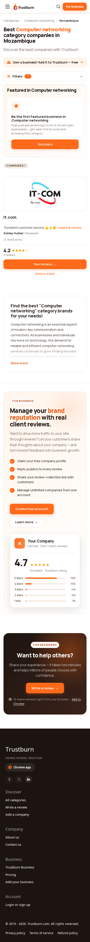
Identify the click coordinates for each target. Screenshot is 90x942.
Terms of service (41, 933)
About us (12, 837)
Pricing (10, 874)
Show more (19, 363)
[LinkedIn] (28, 779)
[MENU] (7, 6)
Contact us (13, 844)
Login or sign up (17, 904)
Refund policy (68, 933)
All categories (15, 800)
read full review (69, 227)
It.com (9, 217)
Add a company (17, 814)
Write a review (45, 274)
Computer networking (39, 21)
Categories (11, 21)
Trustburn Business (19, 867)
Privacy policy (15, 933)
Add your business (19, 882)
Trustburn (19, 749)
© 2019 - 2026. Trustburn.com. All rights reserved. (42, 924)
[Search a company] (58, 7)
